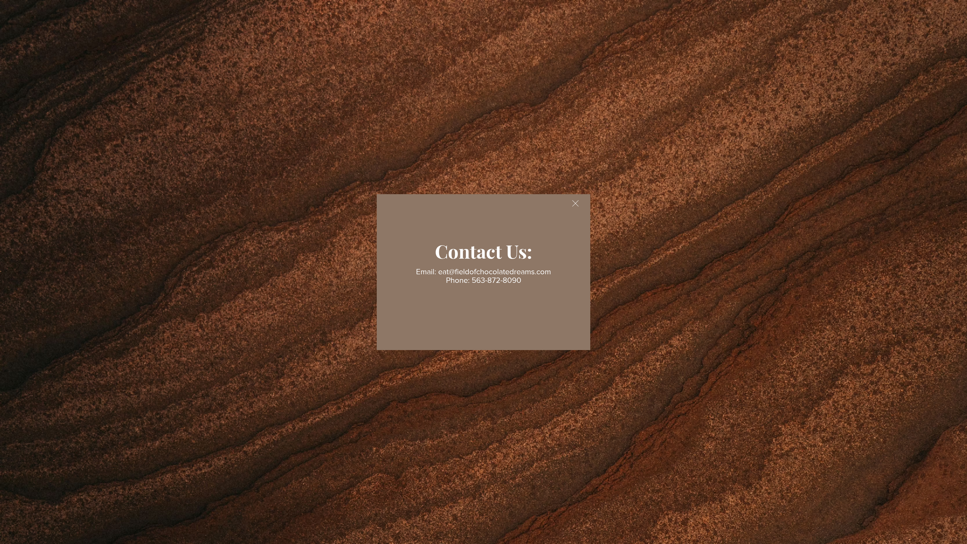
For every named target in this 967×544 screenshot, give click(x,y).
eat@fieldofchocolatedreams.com (494, 271)
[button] (575, 203)
